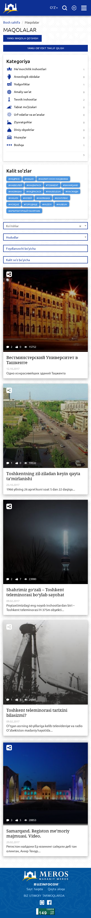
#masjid (29, 178)
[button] (74, 8)
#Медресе (14, 178)
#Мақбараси (34, 185)
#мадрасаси (33, 191)
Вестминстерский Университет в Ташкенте (42, 360)
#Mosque (13, 204)
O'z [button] (53, 7)
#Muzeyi (47, 204)
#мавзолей (15, 185)
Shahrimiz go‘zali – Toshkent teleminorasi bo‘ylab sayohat (35, 592)
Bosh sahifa (11, 22)
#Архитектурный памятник (24, 210)
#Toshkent (52, 185)
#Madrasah (15, 191)
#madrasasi (43, 198)
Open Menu (84, 8)
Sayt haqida (34, 889)
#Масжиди (72, 191)
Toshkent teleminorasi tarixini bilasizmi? (36, 713)
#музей (27, 198)
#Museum (62, 204)
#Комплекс (61, 198)
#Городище (30, 204)
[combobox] (45, 225)
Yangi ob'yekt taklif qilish (45, 48)
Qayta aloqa (56, 889)
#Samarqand (70, 185)
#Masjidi (13, 198)
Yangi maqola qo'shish (22, 38)
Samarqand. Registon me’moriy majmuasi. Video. (37, 833)
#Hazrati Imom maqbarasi (53, 178)
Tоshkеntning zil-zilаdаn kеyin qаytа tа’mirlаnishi (43, 476)
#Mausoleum (53, 191)
